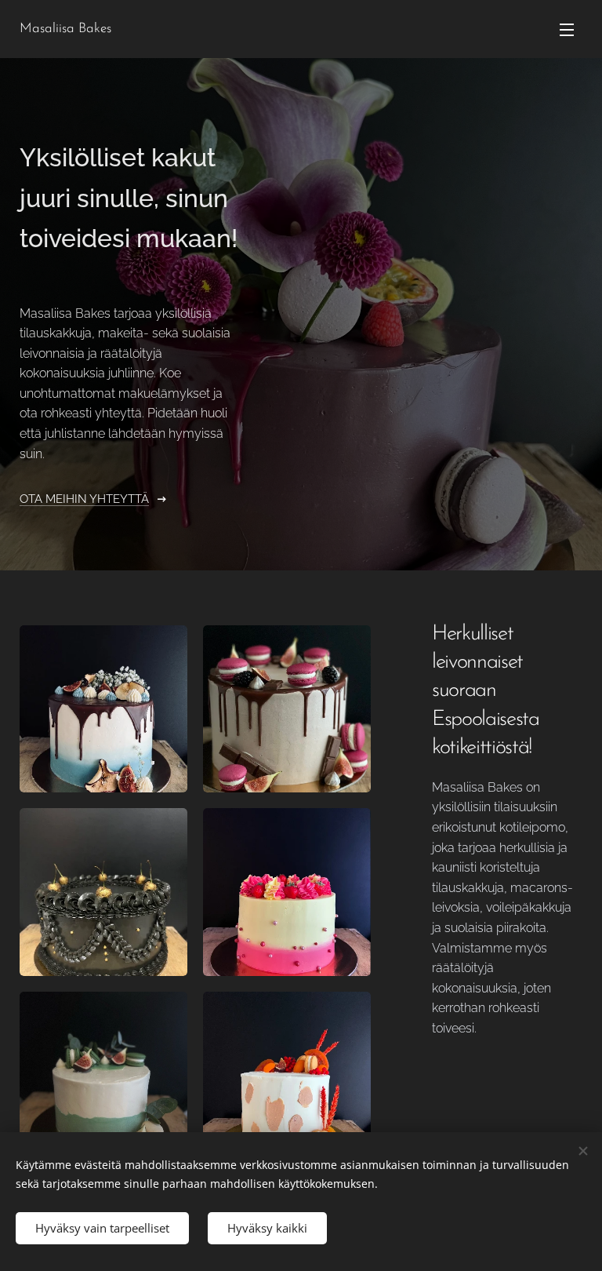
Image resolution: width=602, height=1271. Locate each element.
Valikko (566, 29)
